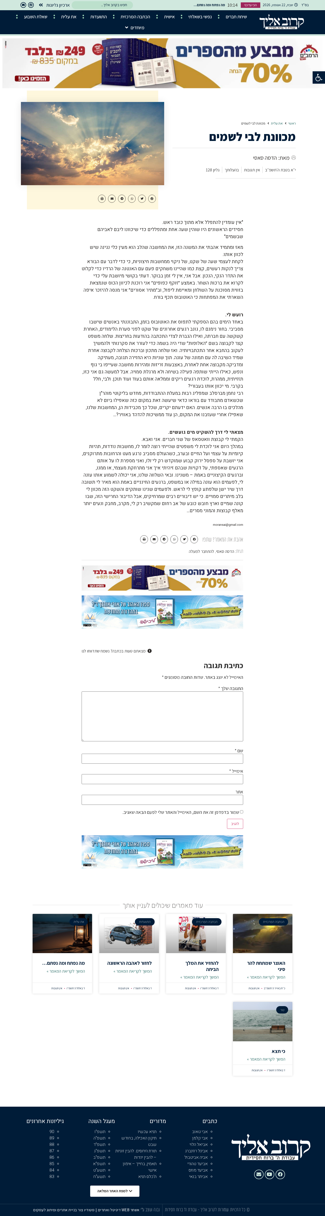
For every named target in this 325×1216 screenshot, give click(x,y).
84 (51, 1170)
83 (51, 1176)
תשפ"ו (99, 1132)
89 (51, 1138)
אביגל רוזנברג (196, 1151)
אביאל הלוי (199, 1144)
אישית (169, 17)
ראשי (292, 123)
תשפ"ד (99, 1144)
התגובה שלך (230, 688)
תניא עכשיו (147, 1132)
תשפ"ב (99, 1157)
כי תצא (278, 1051)
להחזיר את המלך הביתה (202, 966)
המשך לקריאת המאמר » (266, 977)
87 (51, 1151)
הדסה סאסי (225, 551)
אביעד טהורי (197, 1164)
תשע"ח (99, 1176)
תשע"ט (99, 1170)
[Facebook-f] (31, 5)
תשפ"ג (99, 1151)
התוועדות (98, 17)
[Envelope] (23, 5)
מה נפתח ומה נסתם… (63, 963)
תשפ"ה (99, 1138)
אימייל (236, 771)
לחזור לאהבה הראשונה (129, 963)
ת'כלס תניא (147, 1176)
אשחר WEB (131, 1209)
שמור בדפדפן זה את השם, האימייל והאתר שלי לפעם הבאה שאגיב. (181, 812)
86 (51, 1157)
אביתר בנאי (198, 1176)
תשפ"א (99, 1164)
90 (51, 1132)
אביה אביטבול (196, 1157)
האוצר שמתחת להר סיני (266, 966)
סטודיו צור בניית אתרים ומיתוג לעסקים (63, 1209)
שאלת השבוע (35, 17)
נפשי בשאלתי (200, 17)
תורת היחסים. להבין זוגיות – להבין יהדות (136, 1154)
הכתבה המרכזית (135, 17)
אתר (239, 791)
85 (51, 1164)
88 (51, 1144)
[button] (319, 77)
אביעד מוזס (198, 1170)
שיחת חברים (236, 17)
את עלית (68, 17)
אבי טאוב (200, 1132)
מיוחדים (137, 27)
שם (239, 750)
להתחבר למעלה (201, 551)
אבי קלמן (200, 1138)
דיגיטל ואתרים (110, 1209)
